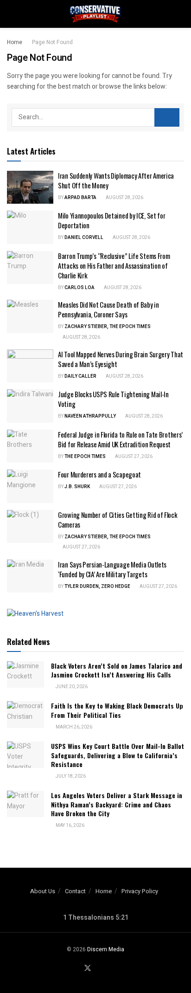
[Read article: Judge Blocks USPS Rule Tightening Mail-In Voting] (30, 406)
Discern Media (105, 949)
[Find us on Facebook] (76, 969)
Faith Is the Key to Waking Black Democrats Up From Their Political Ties (117, 710)
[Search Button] (180, 14)
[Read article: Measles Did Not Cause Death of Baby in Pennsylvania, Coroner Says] (30, 316)
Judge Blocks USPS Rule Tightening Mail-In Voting (113, 399)
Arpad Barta (80, 197)
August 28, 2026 (124, 197)
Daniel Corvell (83, 237)
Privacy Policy (139, 891)
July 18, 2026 (70, 776)
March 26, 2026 (73, 727)
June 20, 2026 (71, 686)
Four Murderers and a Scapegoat (99, 474)
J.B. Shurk (77, 487)
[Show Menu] (11, 14)
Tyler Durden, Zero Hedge (97, 586)
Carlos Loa (79, 287)
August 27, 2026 (133, 456)
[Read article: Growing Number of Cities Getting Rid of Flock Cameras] (30, 526)
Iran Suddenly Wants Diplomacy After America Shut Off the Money (116, 180)
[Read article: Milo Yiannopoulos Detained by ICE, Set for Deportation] (30, 227)
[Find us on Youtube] (99, 969)
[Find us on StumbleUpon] (110, 969)
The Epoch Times (85, 456)
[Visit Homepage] (95, 14)
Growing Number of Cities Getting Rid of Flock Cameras (118, 519)
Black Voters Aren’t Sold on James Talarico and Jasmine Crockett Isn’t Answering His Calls (116, 670)
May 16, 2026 (69, 825)
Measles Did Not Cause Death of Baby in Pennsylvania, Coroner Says (108, 309)
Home (14, 42)
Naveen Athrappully (90, 416)
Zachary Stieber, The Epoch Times (107, 326)
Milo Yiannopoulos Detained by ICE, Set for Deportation (111, 220)
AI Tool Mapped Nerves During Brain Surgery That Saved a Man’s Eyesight (120, 359)
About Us (42, 891)
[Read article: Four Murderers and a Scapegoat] (30, 486)
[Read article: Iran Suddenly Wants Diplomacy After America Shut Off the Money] (30, 187)
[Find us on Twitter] (87, 968)
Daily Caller (80, 376)
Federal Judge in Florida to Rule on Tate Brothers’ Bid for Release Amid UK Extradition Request (120, 439)
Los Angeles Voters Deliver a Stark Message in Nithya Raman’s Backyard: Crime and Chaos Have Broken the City (116, 804)
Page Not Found (52, 42)
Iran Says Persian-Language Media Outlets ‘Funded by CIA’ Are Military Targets (112, 569)
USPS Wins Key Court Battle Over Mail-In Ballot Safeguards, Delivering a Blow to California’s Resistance (117, 755)
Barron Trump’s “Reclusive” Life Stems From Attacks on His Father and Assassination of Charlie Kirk (114, 265)
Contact (75, 891)
